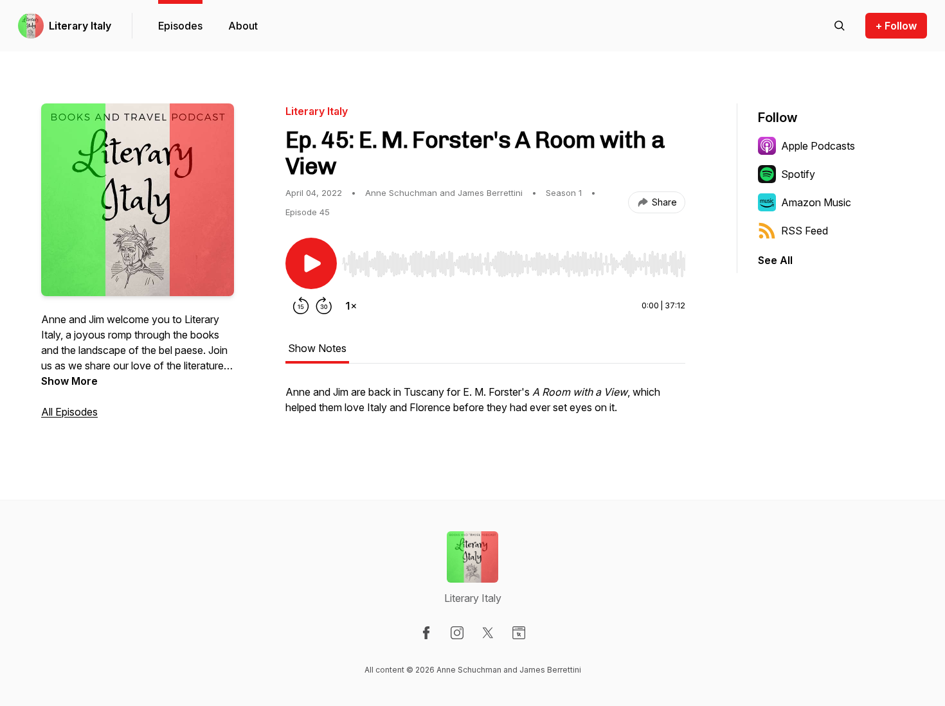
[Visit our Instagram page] (457, 632)
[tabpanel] (485, 406)
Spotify (798, 174)
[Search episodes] (839, 25)
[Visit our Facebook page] (426, 632)
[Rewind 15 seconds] (301, 306)
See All (775, 260)
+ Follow (896, 25)
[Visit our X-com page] (488, 632)
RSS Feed (804, 230)
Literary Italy (80, 25)
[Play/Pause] (311, 263)
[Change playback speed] (351, 306)
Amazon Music (816, 202)
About (243, 25)
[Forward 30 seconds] (324, 306)
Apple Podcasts (818, 145)
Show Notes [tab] (317, 348)
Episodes (180, 25)
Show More (69, 381)
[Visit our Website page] (518, 632)
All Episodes (69, 411)
